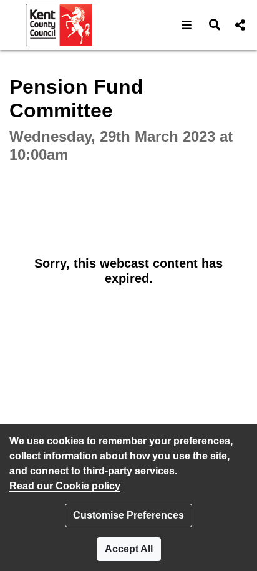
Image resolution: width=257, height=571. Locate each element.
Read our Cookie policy (64, 486)
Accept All (129, 549)
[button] (187, 25)
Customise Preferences (128, 515)
